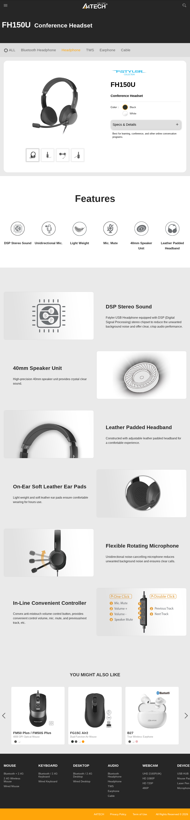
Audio (113, 765)
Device (183, 765)
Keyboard (48, 765)
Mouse (10, 765)
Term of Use (140, 814)
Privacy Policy (118, 814)
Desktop (81, 765)
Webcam (150, 765)
